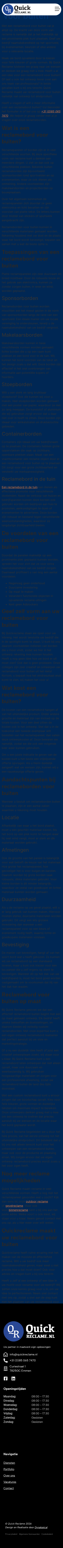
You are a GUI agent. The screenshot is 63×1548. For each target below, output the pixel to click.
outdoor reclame (37, 1201)
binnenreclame (18, 1210)
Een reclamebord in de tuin (19, 487)
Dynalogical (41, 1527)
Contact (9, 1488)
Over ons (9, 1475)
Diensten (9, 1462)
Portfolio (9, 1469)
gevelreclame (14, 1205)
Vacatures (10, 1482)
